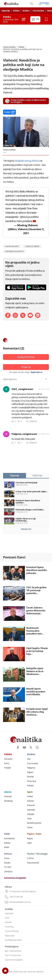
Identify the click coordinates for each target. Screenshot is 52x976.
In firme (30, 858)
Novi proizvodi (33, 863)
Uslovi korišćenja (12, 931)
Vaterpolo (31, 810)
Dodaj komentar (26, 356)
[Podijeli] (24, 19)
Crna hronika (38, 11)
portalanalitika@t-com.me (20, 902)
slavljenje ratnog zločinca (27, 160)
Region (30, 838)
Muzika (7, 863)
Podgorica (31, 768)
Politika (16, 11)
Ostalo (29, 827)
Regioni (30, 772)
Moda (6, 847)
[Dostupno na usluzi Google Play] (36, 287)
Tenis (29, 818)
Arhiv (7, 918)
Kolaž (7, 834)
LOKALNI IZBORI (32, 246)
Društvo (26, 11)
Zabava (7, 843)
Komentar (8, 759)
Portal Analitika (9, 47)
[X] (22, 315)
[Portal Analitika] (11, 4)
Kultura (8, 854)
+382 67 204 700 (16, 897)
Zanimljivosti (9, 838)
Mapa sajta (9, 935)
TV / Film (7, 867)
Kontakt (8, 922)
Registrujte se (36, 372)
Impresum (9, 913)
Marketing (8, 801)
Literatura (8, 871)
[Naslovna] (5, 971)
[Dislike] (19, 421)
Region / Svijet (34, 834)
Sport (30, 792)
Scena (6, 858)
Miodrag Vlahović (14, 251)
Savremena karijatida (15, 878)
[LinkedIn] (37, 315)
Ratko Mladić (12, 246)
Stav (29, 759)
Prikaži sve (26, 529)
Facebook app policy (13, 940)
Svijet (29, 843)
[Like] (13, 421)
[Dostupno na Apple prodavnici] (15, 287)
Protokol (7, 768)
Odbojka (30, 814)
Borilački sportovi (34, 823)
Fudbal (30, 796)
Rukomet (31, 805)
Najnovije (6, 11)
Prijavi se (26, 367)
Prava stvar (31, 781)
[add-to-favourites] (47, 19)
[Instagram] (15, 315)
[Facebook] (8, 315)
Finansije (8, 796)
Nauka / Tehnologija (37, 854)
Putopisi (30, 785)
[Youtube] (30, 315)
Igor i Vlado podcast (13, 951)
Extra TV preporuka (13, 955)
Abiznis (7, 792)
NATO (6, 763)
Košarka (30, 801)
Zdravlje (30, 776)
